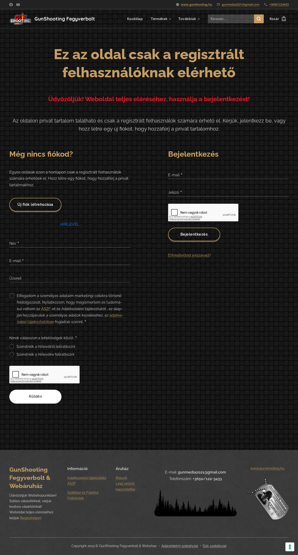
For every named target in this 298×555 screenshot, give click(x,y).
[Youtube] (18, 5)
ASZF (71, 483)
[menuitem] (135, 19)
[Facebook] (11, 5)
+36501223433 (279, 4)
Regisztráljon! (30, 518)
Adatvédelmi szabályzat (179, 546)
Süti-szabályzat (215, 546)
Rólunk (121, 478)
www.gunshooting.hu (196, 4)
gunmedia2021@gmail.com (240, 4)
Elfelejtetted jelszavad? (189, 255)
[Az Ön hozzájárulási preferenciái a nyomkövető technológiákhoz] (289, 546)
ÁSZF (46, 309)
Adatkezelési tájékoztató (86, 478)
